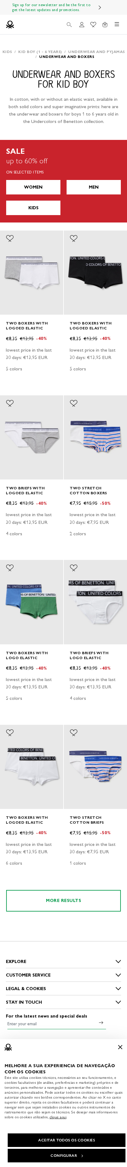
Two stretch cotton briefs (87, 820)
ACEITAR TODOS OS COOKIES (66, 1140)
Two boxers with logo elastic (27, 655)
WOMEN (33, 187)
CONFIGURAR (64, 1155)
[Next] (100, 7)
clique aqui (58, 1117)
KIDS (33, 207)
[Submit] (101, 1022)
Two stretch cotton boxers (88, 490)
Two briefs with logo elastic (89, 655)
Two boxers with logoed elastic (27, 325)
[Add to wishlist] (10, 238)
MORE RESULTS (63, 900)
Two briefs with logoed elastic (25, 490)
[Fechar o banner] (120, 1047)
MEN (94, 187)
